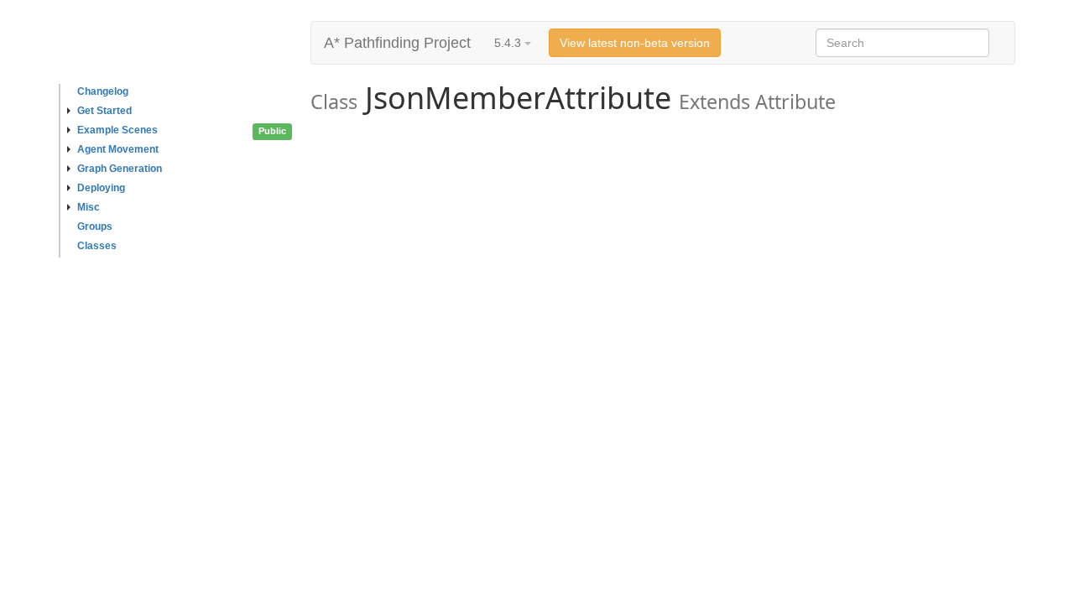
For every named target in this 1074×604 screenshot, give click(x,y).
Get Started (104, 111)
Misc (88, 207)
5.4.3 (509, 42)
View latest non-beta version (635, 42)
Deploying (101, 188)
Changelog (102, 91)
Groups (94, 226)
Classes (97, 246)
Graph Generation (119, 168)
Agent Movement (118, 149)
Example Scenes (117, 130)
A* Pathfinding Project (397, 42)
